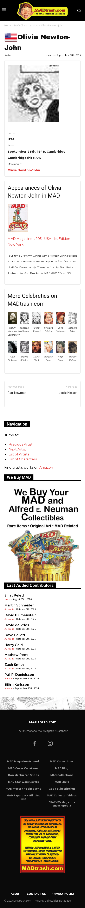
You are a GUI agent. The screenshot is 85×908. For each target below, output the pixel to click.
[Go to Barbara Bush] (48, 352)
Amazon (46, 467)
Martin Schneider (19, 605)
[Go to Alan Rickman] (12, 352)
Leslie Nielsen (68, 393)
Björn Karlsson (17, 684)
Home (8, 25)
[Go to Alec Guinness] (60, 323)
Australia (9, 609)
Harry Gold (14, 645)
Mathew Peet (16, 655)
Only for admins (19, 414)
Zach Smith (14, 665)
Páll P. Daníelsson (19, 675)
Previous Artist (21, 444)
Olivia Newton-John (24, 170)
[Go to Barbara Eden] (72, 323)
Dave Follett (15, 635)
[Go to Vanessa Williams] (24, 323)
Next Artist (17, 449)
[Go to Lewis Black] (36, 352)
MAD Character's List (26, 25)
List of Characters (23, 459)
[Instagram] (50, 744)
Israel (8, 599)
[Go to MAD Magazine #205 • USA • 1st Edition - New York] (42, 218)
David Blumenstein (21, 615)
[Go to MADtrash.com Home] (42, 10)
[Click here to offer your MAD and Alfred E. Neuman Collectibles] (42, 580)
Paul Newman (17, 393)
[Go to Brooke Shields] (24, 352)
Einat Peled (14, 595)
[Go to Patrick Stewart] (36, 323)
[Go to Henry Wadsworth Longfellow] (12, 323)
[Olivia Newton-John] (42, 93)
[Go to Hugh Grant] (60, 352)
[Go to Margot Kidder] (72, 352)
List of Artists (19, 454)
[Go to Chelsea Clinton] (48, 323)
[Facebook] (34, 744)
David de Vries (17, 625)
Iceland (9, 678)
